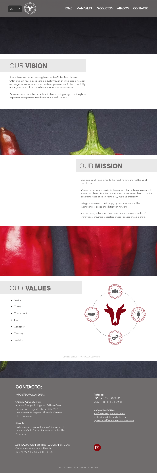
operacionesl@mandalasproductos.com (114, 420)
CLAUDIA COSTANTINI (90, 356)
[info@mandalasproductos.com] (97, 447)
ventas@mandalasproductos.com (110, 417)
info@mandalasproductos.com (109, 413)
